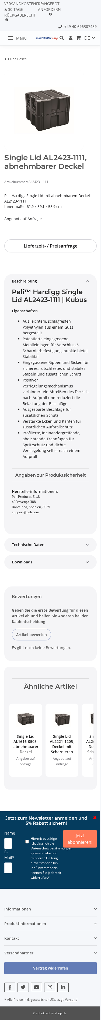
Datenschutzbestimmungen (51, 848)
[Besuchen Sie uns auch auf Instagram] (49, 987)
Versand (71, 999)
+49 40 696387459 (79, 26)
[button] (70, 38)
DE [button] (87, 38)
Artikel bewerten (31, 634)
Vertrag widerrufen (50, 968)
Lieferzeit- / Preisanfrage (51, 246)
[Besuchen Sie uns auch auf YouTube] (36, 987)
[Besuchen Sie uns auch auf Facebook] (9, 987)
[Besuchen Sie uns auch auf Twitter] (23, 987)
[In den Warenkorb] (8, 67)
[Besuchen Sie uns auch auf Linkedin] (62, 987)
